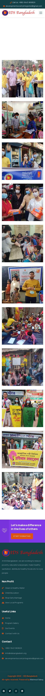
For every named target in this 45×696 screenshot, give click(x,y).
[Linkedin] (22, 691)
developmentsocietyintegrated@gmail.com (24, 6)
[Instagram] (16, 691)
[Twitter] (9, 691)
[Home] (22, 553)
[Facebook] (3, 691)
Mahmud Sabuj (36, 679)
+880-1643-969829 (27, 2)
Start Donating (21, 536)
